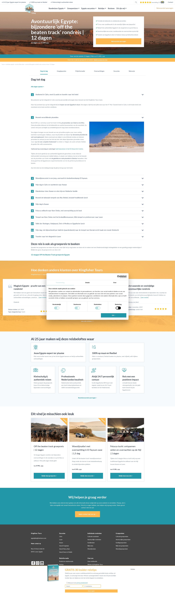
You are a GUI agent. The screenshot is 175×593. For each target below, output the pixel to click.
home (3, 64)
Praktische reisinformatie (66, 561)
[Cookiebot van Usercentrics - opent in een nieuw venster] (119, 276)
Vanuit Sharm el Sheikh (65, 552)
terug (34, 13)
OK (113, 315)
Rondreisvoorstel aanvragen (87, 398)
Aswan (61, 542)
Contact (170, 2)
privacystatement (82, 583)
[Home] (29, 8)
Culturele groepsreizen (122, 536)
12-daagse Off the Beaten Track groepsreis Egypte (50, 255)
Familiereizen (91, 542)
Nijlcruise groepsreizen (122, 546)
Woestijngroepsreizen (122, 549)
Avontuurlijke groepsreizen (123, 539)
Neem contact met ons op (87, 514)
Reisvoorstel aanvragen (164, 8)
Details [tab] (87, 282)
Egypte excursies (88, 8)
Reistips (101, 8)
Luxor (60, 539)
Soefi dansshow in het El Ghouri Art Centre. (69, 149)
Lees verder (42, 297)
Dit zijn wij (120, 8)
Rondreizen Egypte (56, 8)
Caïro (60, 536)
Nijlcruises (90, 546)
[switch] (77, 308)
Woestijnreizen (92, 549)
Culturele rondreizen (93, 536)
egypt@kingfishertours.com (38, 538)
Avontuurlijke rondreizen (94, 539)
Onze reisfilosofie (92, 561)
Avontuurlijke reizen (19, 64)
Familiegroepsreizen (121, 542)
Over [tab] (114, 282)
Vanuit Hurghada (64, 546)
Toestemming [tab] (60, 282)
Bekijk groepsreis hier (100, 60)
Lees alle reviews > (87, 321)
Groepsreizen (72, 8)
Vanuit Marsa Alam (64, 549)
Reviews (111, 8)
